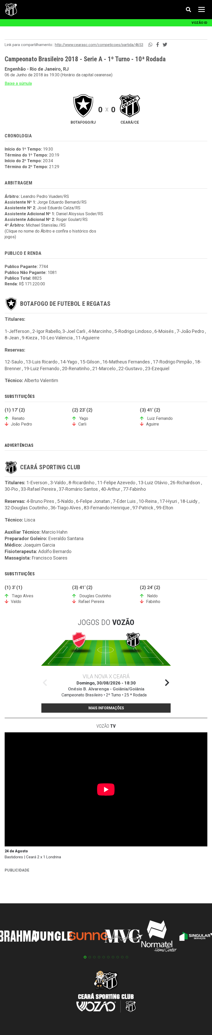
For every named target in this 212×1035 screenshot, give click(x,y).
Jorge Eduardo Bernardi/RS (62, 202)
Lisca (29, 520)
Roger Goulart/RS (72, 219)
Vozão (106, 726)
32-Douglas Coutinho (26, 507)
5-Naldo (65, 501)
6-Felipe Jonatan (93, 501)
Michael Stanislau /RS (46, 225)
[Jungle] (53, 936)
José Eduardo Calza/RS (58, 207)
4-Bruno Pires (40, 501)
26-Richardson (185, 482)
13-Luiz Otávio (152, 482)
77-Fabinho (134, 489)
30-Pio (11, 489)
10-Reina (148, 501)
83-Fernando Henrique (107, 507)
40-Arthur (110, 489)
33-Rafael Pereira (38, 489)
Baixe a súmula (18, 83)
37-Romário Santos (78, 489)
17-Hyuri (168, 501)
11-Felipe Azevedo (116, 482)
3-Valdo (58, 482)
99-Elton (164, 507)
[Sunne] (88, 937)
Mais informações (106, 708)
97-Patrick (142, 507)
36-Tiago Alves (65, 507)
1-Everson (36, 482)
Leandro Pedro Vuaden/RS (45, 196)
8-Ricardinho (81, 482)
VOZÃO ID (199, 23)
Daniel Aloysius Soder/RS (79, 213)
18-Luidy (189, 501)
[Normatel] (159, 937)
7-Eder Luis (124, 501)
